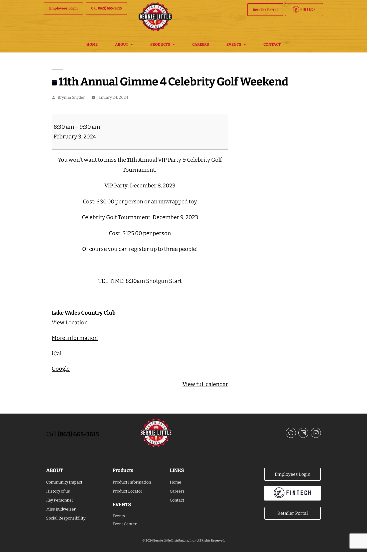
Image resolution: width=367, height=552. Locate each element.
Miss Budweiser (61, 509)
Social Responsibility (65, 518)
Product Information (132, 482)
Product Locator (127, 491)
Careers (200, 44)
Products (160, 44)
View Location (70, 322)
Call (72, 434)
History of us (58, 491)
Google (61, 368)
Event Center (125, 524)
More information (75, 338)
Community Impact (64, 482)
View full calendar (205, 384)
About (121, 44)
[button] (124, 44)
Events (233, 44)
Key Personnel (59, 500)
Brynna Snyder (71, 97)
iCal (56, 353)
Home (92, 44)
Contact (272, 44)
